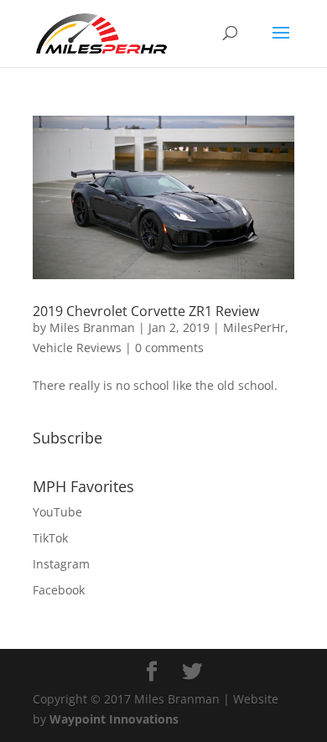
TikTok (50, 538)
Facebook (59, 590)
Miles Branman (92, 327)
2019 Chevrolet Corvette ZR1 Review (146, 311)
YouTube (57, 512)
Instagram (61, 564)
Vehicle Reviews (77, 347)
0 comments (169, 347)
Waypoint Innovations (114, 719)
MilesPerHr (254, 327)
